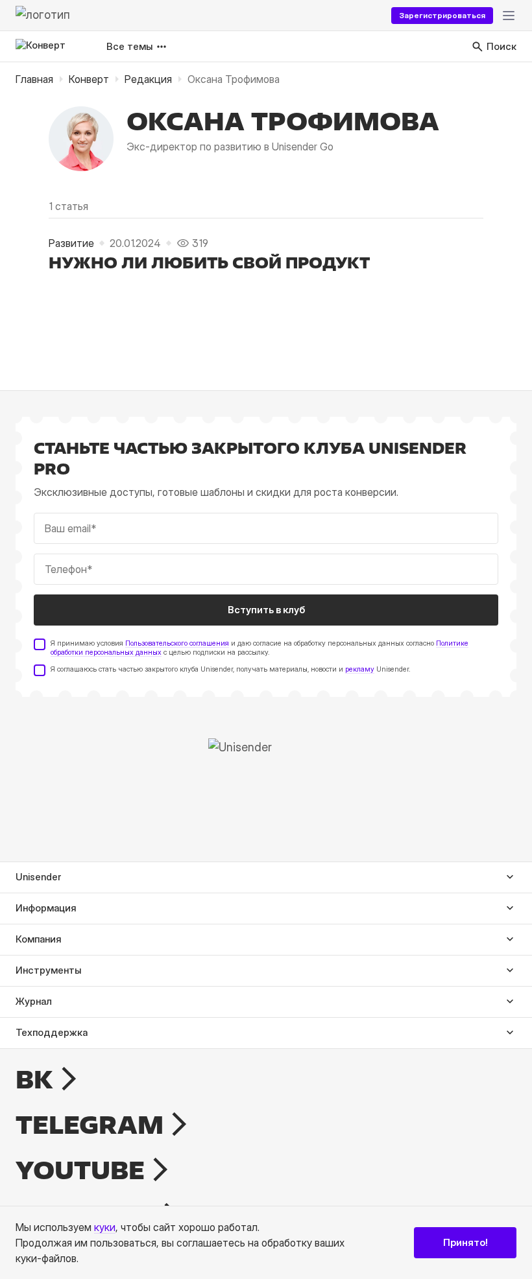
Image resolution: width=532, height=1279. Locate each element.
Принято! (465, 1242)
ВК (34, 1079)
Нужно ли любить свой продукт (209, 262)
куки (104, 1227)
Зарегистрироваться (442, 15)
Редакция (148, 79)
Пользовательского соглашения (177, 643)
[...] (508, 15)
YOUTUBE (80, 1170)
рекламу (359, 669)
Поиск (501, 46)
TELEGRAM (89, 1125)
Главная (34, 79)
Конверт (89, 79)
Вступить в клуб (266, 610)
